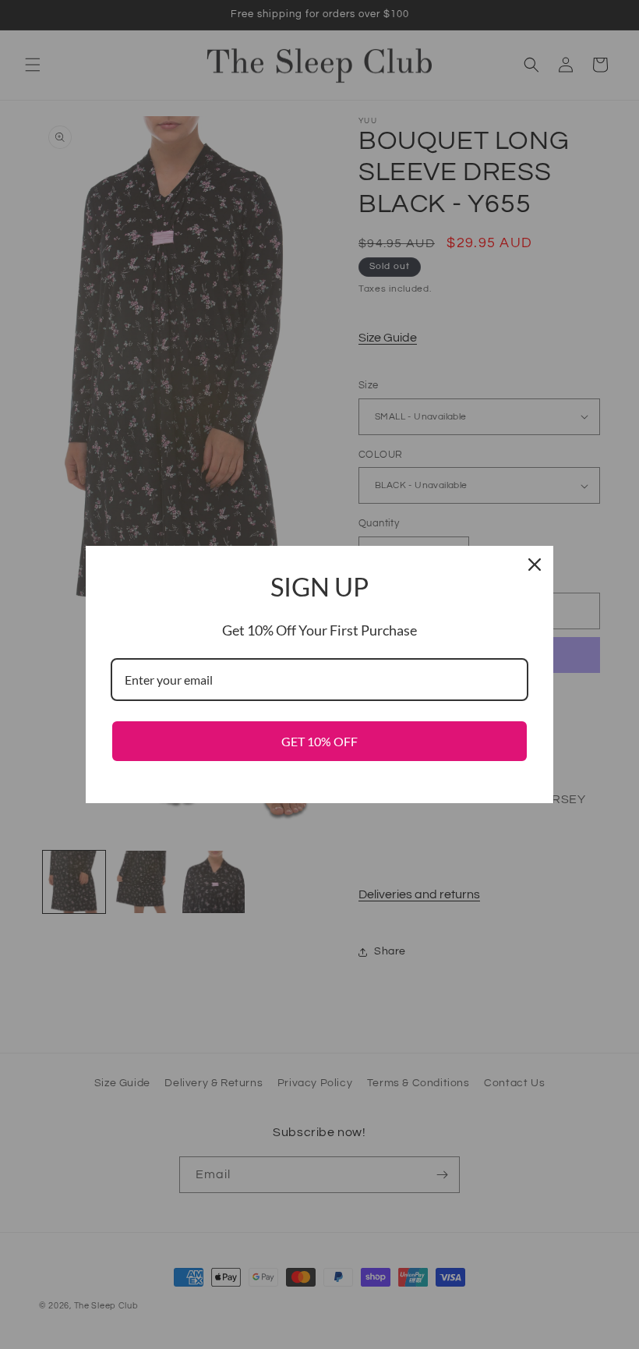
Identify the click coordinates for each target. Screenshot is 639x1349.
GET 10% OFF (319, 741)
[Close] (534, 564)
